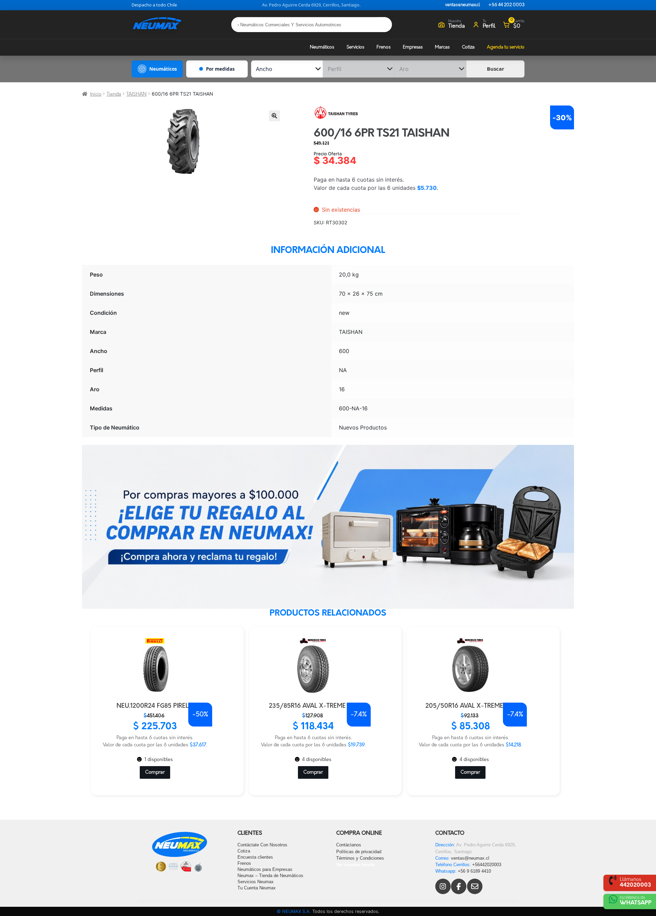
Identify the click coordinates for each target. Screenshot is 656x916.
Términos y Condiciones (360, 858)
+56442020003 (486, 864)
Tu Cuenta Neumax (256, 887)
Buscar (495, 68)
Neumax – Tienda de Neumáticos (270, 875)
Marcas (442, 47)
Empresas (413, 47)
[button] (274, 115)
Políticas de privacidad (358, 851)
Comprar (167, 779)
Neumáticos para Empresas (264, 869)
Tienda (114, 94)
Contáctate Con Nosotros (262, 844)
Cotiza (468, 47)
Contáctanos (348, 844)
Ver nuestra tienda (355, 864)
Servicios (355, 47)
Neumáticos (322, 47)
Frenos (384, 47)
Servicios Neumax (255, 881)
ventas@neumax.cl (462, 5)
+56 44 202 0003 (506, 5)
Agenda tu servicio (505, 47)
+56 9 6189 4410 (474, 871)
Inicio (95, 94)
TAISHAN (136, 94)
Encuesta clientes (255, 857)
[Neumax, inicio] (157, 24)
